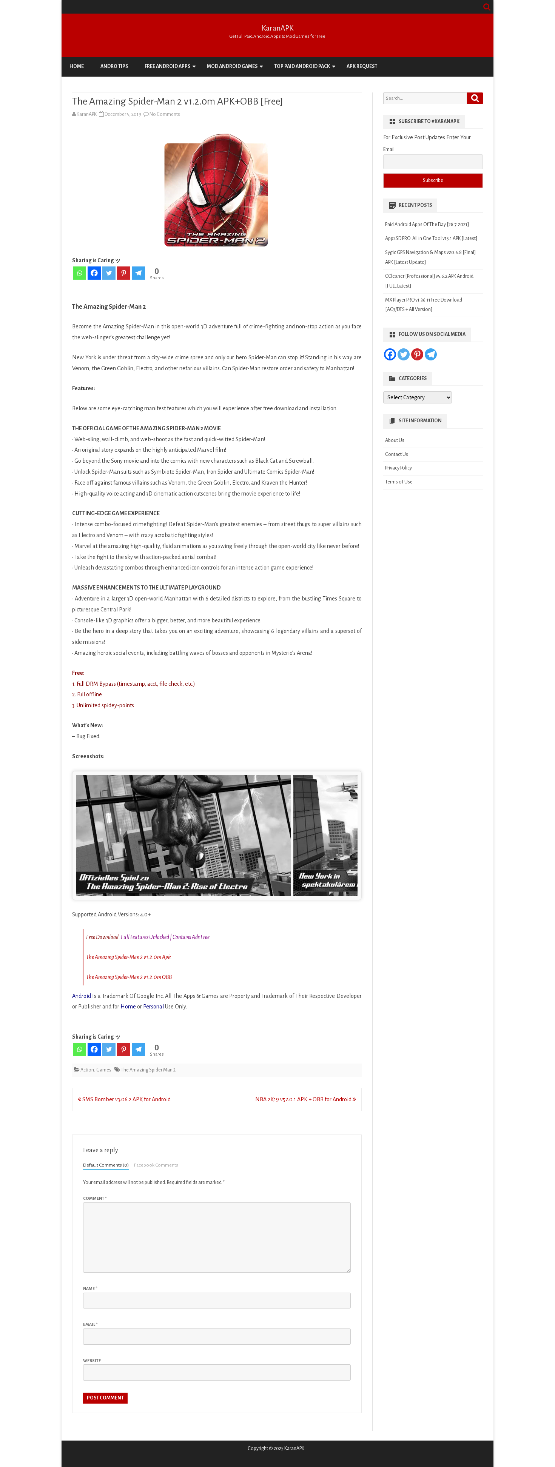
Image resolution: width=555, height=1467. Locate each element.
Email (90, 1324)
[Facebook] (94, 273)
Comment (95, 1198)
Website (92, 1360)
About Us (394, 440)
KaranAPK (277, 28)
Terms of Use (399, 482)
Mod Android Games (232, 66)
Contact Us (396, 454)
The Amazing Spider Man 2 (148, 1070)
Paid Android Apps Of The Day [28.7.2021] (427, 224)
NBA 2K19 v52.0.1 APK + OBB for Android (304, 1099)
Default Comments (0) (106, 1165)
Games (103, 1070)
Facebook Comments (156, 1165)
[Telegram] (138, 273)
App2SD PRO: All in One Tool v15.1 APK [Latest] (431, 238)
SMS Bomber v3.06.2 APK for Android (126, 1099)
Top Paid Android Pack (302, 66)
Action (87, 1070)
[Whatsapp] (79, 273)
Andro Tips (114, 66)
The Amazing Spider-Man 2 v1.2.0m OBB (129, 977)
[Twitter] (109, 273)
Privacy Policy (398, 468)
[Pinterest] (123, 273)
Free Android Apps (167, 66)
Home (76, 66)
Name (90, 1288)
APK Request (362, 66)
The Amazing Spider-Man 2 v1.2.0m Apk (128, 957)
